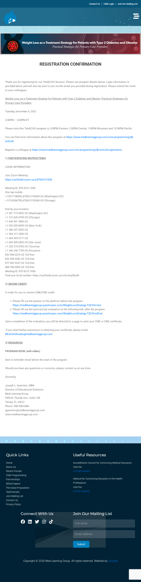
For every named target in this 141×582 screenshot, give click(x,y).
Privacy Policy (13, 504)
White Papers (13, 483)
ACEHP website (81, 491)
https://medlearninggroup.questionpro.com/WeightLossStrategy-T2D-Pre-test (57, 305)
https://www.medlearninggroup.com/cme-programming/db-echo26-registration (77, 149)
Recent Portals (14, 471)
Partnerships (13, 479)
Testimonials (12, 492)
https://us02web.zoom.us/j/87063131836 (28, 179)
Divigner (113, 561)
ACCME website (81, 471)
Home (9, 462)
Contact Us (12, 500)
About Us (11, 467)
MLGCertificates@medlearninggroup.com (28, 334)
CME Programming (16, 475)
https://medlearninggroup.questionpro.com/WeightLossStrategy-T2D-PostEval (57, 313)
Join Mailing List (14, 496)
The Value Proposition (17, 487)
